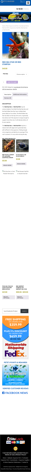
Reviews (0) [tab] (7, 98)
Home (3, 26)
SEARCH (24, 311)
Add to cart (12, 82)
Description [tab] (7, 94)
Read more (7, 165)
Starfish (18, 28)
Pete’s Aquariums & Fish (12, 26)
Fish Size (5, 73)
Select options (6, 297)
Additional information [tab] (20, 94)
